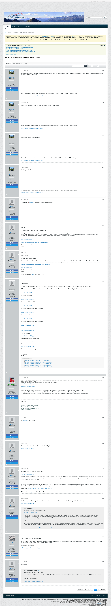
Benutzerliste (8, 28)
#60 (103, 561)
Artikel (20, 26)
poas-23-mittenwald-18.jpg (27, 325)
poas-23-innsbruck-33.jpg (27, 299)
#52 (103, 253)
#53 (103, 281)
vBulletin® (99, 603)
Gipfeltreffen (15, 32)
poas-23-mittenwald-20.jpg (27, 503)
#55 (103, 417)
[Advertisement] (29, 6)
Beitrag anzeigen (32, 508)
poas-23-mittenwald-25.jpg (27, 346)
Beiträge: (10, 85)
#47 (103, 103)
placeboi (11, 77)
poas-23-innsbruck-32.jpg (27, 292)
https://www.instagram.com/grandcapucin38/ (32, 96)
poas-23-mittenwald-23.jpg (27, 341)
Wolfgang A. (25, 420)
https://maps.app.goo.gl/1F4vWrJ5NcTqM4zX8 (40, 488)
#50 (103, 199)
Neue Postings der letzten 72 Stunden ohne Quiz (19, 50)
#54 (103, 377)
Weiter (103, 589)
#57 (103, 469)
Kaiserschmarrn (11, 542)
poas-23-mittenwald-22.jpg (27, 336)
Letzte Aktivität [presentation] (17, 63)
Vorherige (80, 589)
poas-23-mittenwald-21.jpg (27, 330)
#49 (103, 167)
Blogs (13, 26)
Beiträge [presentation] (8, 63)
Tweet (12, 90)
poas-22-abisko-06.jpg (26, 267)
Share (13, 88)
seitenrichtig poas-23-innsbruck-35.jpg (30, 547)
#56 (103, 443)
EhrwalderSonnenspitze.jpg (28, 386)
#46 (103, 70)
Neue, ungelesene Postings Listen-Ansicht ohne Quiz (20, 51)
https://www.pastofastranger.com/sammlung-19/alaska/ (34, 242)
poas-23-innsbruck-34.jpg (27, 306)
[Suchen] (105, 17)
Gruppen (27, 26)
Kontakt (98, 595)
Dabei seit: (11, 83)
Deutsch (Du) (9, 595)
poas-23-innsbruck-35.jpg (27, 312)
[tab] (8, 63)
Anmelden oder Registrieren (98, 1)
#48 (103, 135)
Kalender (16, 28)
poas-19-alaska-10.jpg (26, 239)
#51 (103, 225)
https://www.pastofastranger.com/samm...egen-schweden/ (35, 264)
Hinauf (104, 595)
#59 (103, 536)
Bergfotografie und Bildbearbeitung (27, 32)
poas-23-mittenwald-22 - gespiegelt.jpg (30, 384)
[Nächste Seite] (98, 66)
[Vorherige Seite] (97, 66)
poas (11, 206)
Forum (9, 32)
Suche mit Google (11, 54)
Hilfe (92, 595)
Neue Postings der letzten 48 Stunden (16, 49)
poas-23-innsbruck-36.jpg (27, 319)
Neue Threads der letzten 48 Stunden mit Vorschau (19, 47)
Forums (7, 26)
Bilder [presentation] (25, 63)
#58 (103, 498)
